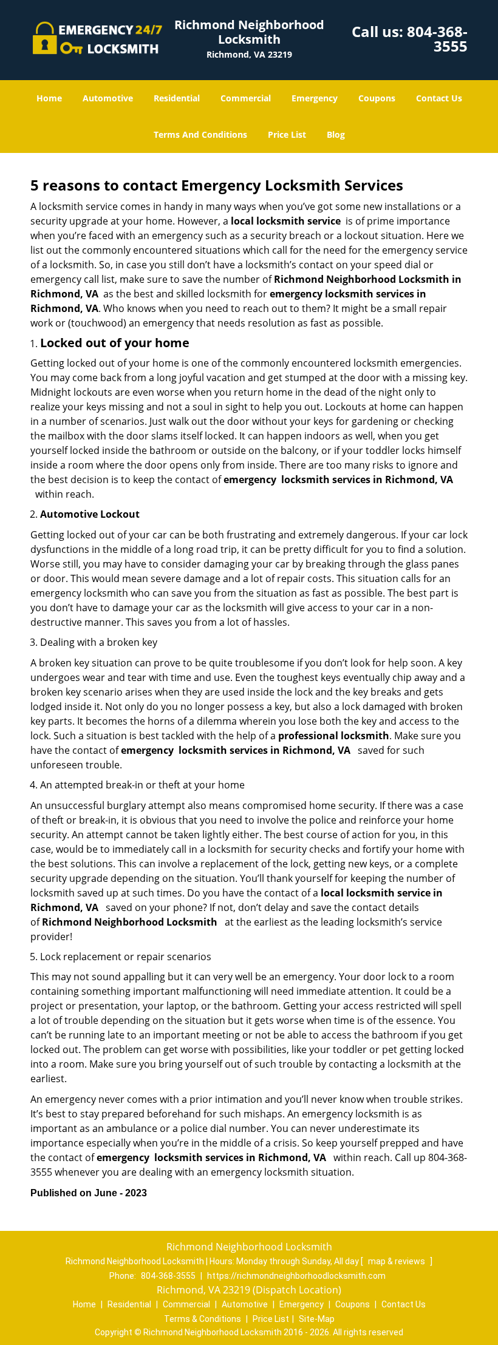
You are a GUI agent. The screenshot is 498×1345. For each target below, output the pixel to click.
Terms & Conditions (202, 1319)
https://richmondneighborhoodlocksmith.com (296, 1276)
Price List (287, 134)
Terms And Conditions (200, 134)
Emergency (315, 98)
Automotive (108, 98)
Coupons (376, 98)
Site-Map (317, 1319)
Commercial (245, 98)
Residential (177, 98)
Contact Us (439, 98)
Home (49, 98)
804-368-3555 (437, 38)
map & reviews (397, 1261)
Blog (336, 134)
